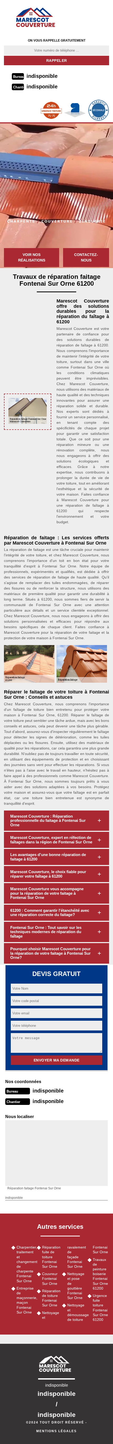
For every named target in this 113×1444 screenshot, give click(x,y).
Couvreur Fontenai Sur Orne (50, 1278)
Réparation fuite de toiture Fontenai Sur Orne (50, 1257)
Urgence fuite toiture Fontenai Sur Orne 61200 (100, 1308)
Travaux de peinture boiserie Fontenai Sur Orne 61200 (100, 1273)
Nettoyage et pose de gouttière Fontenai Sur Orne (75, 1286)
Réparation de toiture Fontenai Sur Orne (50, 1298)
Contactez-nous (86, 257)
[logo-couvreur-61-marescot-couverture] (37, 17)
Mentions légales (56, 1431)
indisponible (42, 76)
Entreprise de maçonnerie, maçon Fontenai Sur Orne (25, 1300)
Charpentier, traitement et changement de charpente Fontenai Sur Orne (25, 1264)
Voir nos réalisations (31, 257)
